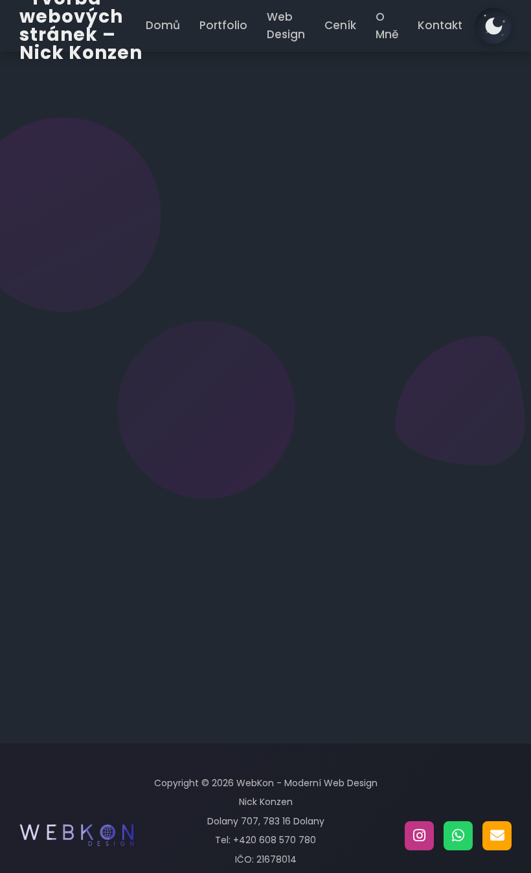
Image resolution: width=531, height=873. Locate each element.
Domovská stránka (211, 308)
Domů (163, 25)
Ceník (340, 25)
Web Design (286, 25)
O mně (321, 486)
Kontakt (440, 25)
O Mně (387, 25)
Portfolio (223, 25)
